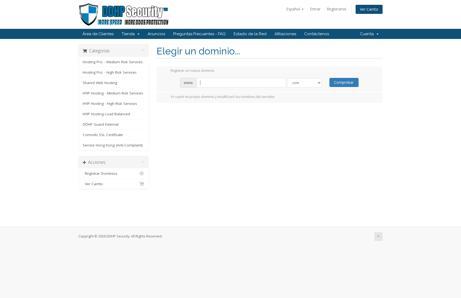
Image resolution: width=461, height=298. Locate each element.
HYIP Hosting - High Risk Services (110, 103)
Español (293, 8)
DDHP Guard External (100, 124)
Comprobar (344, 82)
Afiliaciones (285, 33)
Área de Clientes (98, 33)
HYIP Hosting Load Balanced (106, 114)
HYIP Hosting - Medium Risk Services (113, 93)
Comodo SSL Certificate (103, 134)
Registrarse (336, 8)
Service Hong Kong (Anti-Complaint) (113, 145)
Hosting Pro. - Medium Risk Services (113, 61)
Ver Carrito (369, 9)
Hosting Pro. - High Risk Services (110, 72)
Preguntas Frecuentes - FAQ (199, 33)
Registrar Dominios (100, 173)
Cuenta (368, 33)
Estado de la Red (250, 33)
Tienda (129, 33)
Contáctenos (316, 33)
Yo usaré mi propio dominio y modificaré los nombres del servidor (222, 96)
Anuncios (156, 33)
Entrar (315, 8)
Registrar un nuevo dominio (192, 70)
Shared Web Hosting (100, 82)
